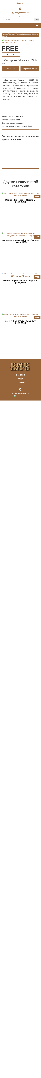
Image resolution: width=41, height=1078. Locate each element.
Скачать (10, 54)
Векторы (12, 34)
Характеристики (30, 68)
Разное (18, 34)
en (22, 16)
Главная (5, 34)
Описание (10, 68)
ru (19, 16)
